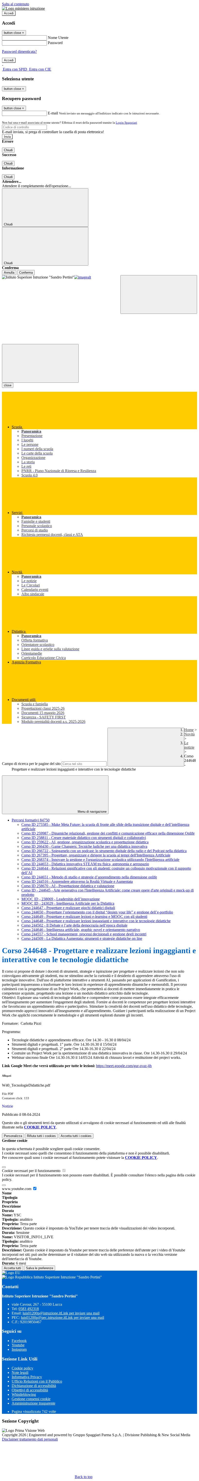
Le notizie (189, 745)
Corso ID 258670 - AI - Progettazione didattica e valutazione (67, 886)
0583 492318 (28, 1309)
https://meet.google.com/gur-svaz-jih (124, 1066)
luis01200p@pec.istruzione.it (62, 1317)
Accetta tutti (76, 1136)
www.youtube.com (17, 1189)
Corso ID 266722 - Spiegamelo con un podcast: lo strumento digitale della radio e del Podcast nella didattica (104, 851)
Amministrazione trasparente (33, 1403)
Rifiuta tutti (41, 1136)
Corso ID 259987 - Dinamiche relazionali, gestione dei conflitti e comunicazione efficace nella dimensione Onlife (108, 833)
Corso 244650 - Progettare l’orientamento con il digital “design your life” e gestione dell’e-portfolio (97, 912)
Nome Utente (58, 38)
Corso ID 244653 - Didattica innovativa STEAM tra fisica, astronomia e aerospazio (85, 864)
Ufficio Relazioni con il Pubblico (37, 1381)
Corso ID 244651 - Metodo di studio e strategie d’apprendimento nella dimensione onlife (89, 877)
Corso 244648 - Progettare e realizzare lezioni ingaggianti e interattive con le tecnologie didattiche (96, 921)
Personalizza (13, 1136)
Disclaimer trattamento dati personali (30, 1439)
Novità (189, 734)
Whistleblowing (24, 1394)
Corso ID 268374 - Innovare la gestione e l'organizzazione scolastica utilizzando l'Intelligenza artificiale (100, 859)
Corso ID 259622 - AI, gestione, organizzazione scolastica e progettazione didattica (85, 842)
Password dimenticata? (19, 51)
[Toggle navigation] (40, 363)
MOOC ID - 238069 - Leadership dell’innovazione (60, 899)
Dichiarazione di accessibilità (34, 1386)
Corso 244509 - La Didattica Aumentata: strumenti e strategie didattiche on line (81, 938)
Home (189, 730)
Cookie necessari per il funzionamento (31, 1171)
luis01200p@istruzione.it (61, 1313)
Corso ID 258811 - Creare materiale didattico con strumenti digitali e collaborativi (83, 838)
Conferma (26, 272)
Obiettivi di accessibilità (30, 1390)
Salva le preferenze (39, 1268)
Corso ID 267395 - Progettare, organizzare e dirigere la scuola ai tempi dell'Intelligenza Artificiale (95, 855)
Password (55, 43)
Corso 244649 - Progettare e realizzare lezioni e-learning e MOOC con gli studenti (84, 916)
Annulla (9, 272)
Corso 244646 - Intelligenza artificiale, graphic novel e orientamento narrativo (80, 930)
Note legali (20, 1372)
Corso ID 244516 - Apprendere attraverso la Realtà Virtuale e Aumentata (77, 881)
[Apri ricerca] (158, 294)
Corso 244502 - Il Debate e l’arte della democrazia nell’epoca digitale (74, 925)
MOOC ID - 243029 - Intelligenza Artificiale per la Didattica (67, 903)
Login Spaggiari (126, 122)
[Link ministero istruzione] (23, 8)
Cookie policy (22, 1368)
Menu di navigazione (92, 811)
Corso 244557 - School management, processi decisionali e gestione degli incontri (83, 934)
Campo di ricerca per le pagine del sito (31, 764)
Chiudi (8, 150)
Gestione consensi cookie (31, 1399)
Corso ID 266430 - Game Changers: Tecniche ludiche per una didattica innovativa (84, 846)
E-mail (53, 113)
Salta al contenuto (15, 4)
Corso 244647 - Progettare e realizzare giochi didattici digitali (68, 908)
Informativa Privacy (27, 1377)
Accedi (9, 13)
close (7, 385)
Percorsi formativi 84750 (31, 820)
